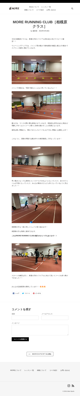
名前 (13, 314)
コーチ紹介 (53, 370)
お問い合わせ (65, 370)
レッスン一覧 (29, 370)
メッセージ (15, 323)
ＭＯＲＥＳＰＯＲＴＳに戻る (41, 354)
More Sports (70, 391)
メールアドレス (47, 314)
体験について (41, 370)
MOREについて (15, 370)
